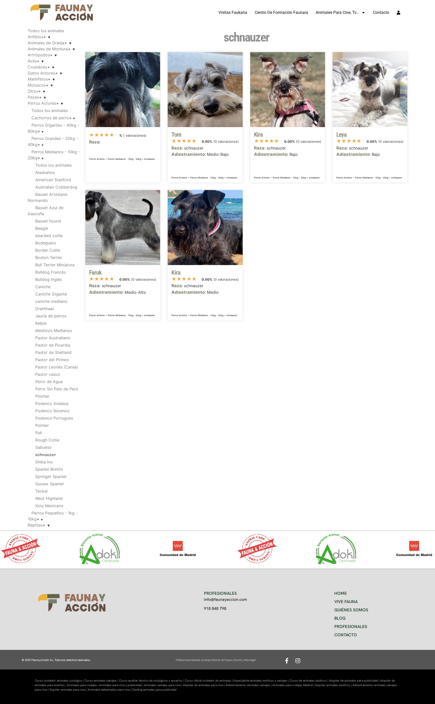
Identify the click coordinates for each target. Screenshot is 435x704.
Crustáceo (37, 66)
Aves (32, 60)
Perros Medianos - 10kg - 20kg (124, 159)
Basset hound (48, 221)
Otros (33, 91)
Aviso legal (249, 660)
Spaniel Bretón (49, 469)
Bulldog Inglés (48, 279)
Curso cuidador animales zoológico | (60, 681)
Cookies (205, 660)
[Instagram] (298, 660)
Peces (33, 97)
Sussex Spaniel (49, 483)
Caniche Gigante (51, 294)
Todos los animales (46, 30)
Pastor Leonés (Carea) (56, 366)
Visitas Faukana (233, 12)
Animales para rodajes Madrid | (293, 685)
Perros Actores (42, 103)
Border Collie (47, 250)
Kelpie (41, 323)
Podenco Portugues (54, 418)
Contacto (381, 12)
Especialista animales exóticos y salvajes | (261, 681)
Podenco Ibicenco (52, 410)
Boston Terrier (48, 257)
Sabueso (43, 447)
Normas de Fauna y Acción (226, 660)
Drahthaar (44, 308)
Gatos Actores (41, 73)
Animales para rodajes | (83, 685)
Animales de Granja (46, 42)
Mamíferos (38, 79)
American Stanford (53, 179)
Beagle (41, 228)
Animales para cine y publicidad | (121, 685)
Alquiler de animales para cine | (204, 685)
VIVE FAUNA (346, 601)
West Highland (49, 498)
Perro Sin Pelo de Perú (56, 388)
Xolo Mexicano (49, 505)
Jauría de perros (50, 315)
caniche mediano (51, 301)
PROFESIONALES (350, 626)
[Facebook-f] (286, 660)
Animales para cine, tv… (337, 12)
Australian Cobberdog (56, 187)
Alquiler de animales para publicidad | (354, 681)
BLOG (340, 618)
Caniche (43, 286)
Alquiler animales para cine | (68, 690)
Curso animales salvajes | (102, 681)
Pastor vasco (47, 374)
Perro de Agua (49, 381)
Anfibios (35, 36)
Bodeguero (45, 242)
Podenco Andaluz (52, 403)
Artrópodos (39, 54)
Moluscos (37, 85)
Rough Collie (47, 439)
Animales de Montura (48, 48)
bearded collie (48, 235)
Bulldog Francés (50, 272)
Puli (38, 432)
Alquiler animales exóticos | (333, 685)
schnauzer (149, 159)
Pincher (42, 396)
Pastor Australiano (52, 337)
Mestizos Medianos (53, 330)
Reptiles (35, 525)
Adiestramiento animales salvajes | (249, 685)
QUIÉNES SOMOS (351, 610)
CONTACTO (345, 635)
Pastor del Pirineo (52, 359)
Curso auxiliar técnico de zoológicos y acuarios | (152, 681)
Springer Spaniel (50, 476)
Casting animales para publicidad (154, 690)
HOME (340, 593)
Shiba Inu (44, 461)
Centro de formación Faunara (281, 12)
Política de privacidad (188, 660)
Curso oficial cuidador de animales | (209, 681)
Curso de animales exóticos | (309, 681)
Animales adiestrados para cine (109, 690)
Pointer (42, 425)
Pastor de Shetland (53, 352)
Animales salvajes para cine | (163, 685)
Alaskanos (45, 172)
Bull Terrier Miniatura (55, 264)
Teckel (41, 491)
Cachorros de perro (50, 117)
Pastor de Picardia (52, 345)
